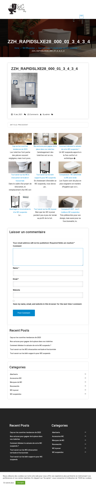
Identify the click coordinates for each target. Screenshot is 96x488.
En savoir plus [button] (9, 483)
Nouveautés (14, 386)
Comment (17, 246)
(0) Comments (32, 114)
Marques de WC (16, 382)
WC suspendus (29, 48)
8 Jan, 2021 (18, 114)
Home (16, 48)
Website (16, 290)
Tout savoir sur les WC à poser (45, 209)
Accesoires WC (16, 378)
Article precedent (19, 125)
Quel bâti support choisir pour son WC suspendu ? (58, 48)
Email (16, 279)
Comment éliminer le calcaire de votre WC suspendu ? (30, 345)
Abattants (14, 374)
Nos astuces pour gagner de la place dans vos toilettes (31, 341)
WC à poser (14, 390)
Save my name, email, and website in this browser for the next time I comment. (47, 304)
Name (16, 268)
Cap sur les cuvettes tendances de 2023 (25, 337)
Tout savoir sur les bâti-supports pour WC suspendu (30, 353)
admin (47, 114)
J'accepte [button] (20, 483)
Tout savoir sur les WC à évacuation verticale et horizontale (20, 178)
